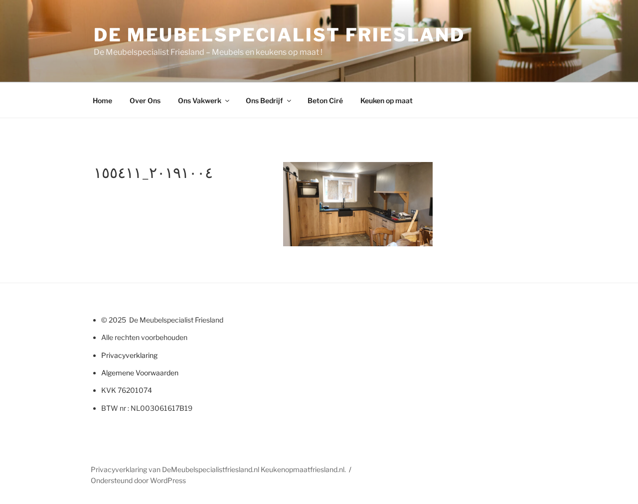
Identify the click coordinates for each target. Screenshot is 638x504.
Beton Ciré (325, 100)
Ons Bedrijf (264, 100)
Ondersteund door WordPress (138, 480)
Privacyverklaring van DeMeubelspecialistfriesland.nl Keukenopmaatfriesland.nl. (218, 469)
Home (102, 100)
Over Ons (145, 100)
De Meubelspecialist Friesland (279, 35)
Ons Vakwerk (199, 100)
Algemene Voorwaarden (139, 372)
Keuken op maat (386, 100)
